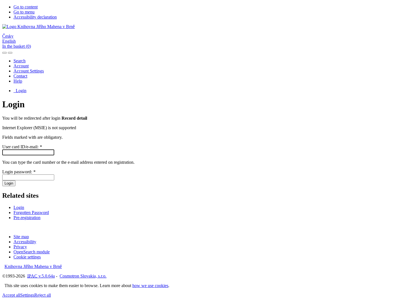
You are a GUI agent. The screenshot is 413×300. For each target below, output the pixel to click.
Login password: (18, 171)
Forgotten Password (31, 212)
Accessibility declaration (35, 17)
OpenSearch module (31, 251)
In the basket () (16, 46)
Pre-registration (26, 217)
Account (21, 65)
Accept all (11, 295)
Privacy (20, 246)
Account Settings (28, 71)
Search (19, 60)
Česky (7, 36)
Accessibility (24, 241)
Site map (21, 236)
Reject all (42, 295)
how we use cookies (150, 285)
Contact (20, 76)
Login (19, 90)
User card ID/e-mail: (22, 146)
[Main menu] (10, 53)
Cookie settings (27, 256)
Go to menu (24, 12)
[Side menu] (4, 53)
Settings (27, 295)
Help (17, 81)
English (9, 41)
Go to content (25, 6)
